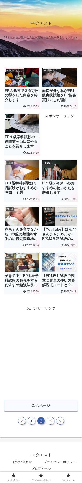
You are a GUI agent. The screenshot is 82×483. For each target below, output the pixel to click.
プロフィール (41, 468)
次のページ (41, 405)
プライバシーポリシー (60, 462)
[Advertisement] (41, 352)
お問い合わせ (22, 462)
